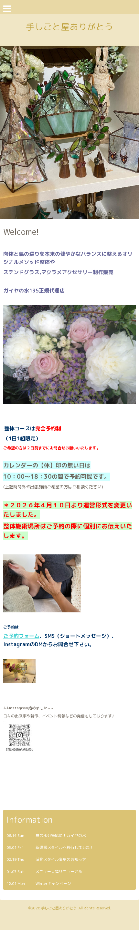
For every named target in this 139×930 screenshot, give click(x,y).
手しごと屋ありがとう (69, 27)
